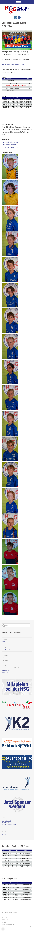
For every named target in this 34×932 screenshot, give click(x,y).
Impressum (5, 673)
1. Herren (5, 645)
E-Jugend (5, 663)
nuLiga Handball (6, 821)
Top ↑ (30, 926)
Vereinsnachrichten (7, 670)
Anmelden (4, 834)
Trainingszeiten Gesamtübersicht (11, 667)
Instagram (15, 17)
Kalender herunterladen (9, 145)
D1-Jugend (5, 658)
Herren (3, 641)
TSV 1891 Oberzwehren (8, 823)
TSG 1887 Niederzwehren (9, 824)
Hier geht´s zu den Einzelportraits (13, 64)
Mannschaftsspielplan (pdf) (10, 142)
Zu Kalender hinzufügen (9, 147)
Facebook (19, 17)
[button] (3, 929)
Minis (4, 665)
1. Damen (5, 639)
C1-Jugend (5, 653)
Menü (17, 2)
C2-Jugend (5, 655)
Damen (4, 636)
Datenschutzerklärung (8, 924)
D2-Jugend (5, 660)
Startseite (4, 917)
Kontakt (4, 922)
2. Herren (5, 647)
